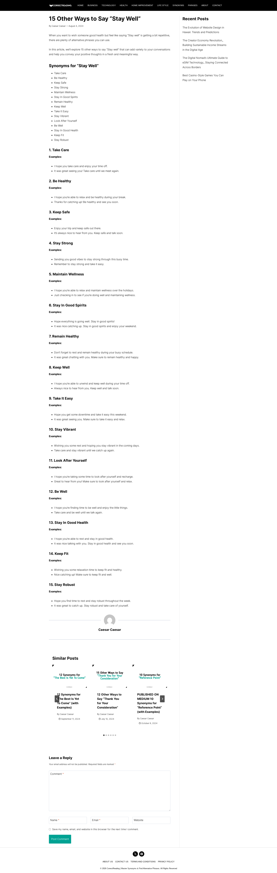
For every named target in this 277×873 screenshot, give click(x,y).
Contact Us (121, 861)
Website (138, 820)
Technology (109, 5)
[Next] (162, 698)
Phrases (192, 5)
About (204, 5)
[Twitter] (135, 854)
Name (54, 820)
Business (93, 5)
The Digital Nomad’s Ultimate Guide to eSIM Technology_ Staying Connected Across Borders (205, 62)
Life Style (163, 5)
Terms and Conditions (143, 861)
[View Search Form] (226, 5)
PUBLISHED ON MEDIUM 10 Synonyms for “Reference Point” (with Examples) (149, 703)
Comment (57, 774)
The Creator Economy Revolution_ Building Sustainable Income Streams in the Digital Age (204, 45)
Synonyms (178, 5)
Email (96, 820)
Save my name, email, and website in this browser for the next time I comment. (95, 829)
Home (80, 5)
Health (124, 5)
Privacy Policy (166, 861)
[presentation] (69, 676)
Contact (217, 5)
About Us (108, 861)
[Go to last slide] (57, 698)
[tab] (104, 735)
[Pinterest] (141, 854)
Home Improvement (142, 5)
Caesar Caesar (59, 26)
